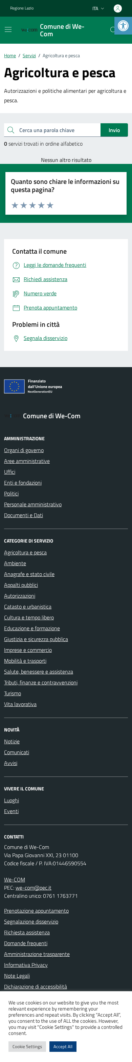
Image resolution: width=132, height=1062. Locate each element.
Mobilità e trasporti (25, 661)
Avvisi (10, 763)
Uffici (9, 472)
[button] (123, 26)
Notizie (12, 741)
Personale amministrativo (33, 504)
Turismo (12, 693)
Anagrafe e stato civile (29, 574)
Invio (114, 130)
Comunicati (16, 752)
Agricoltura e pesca (25, 552)
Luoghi (11, 800)
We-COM (14, 879)
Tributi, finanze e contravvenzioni (41, 682)
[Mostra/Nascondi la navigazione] (8, 29)
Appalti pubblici (21, 585)
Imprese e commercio (28, 650)
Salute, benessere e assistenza (38, 671)
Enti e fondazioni (23, 483)
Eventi (11, 811)
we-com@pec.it (33, 888)
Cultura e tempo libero (29, 617)
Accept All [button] (62, 1046)
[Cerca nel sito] (114, 30)
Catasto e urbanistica (27, 606)
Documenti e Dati (23, 515)
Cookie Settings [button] (27, 1046)
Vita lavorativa (20, 704)
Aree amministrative (27, 461)
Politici (11, 493)
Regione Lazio (22, 8)
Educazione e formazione (32, 628)
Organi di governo (24, 450)
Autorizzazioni (19, 596)
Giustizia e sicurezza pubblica (36, 639)
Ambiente (15, 563)
